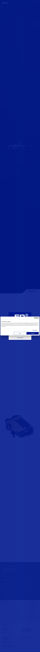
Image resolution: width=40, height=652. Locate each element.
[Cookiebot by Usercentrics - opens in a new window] (34, 318)
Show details (35, 330)
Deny (20, 333)
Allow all (32, 333)
